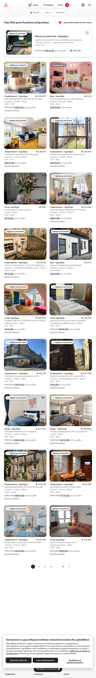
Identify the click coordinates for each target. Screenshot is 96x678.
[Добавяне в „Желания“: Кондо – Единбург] (43, 398)
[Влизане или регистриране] (83, 4)
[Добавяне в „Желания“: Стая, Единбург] (43, 176)
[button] (49, 50)
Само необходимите (45, 660)
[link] (27, 567)
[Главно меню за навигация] (89, 4)
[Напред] (69, 567)
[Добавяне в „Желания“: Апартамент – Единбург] (43, 65)
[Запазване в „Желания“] (87, 33)
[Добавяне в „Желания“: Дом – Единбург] (88, 65)
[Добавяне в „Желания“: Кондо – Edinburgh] (88, 398)
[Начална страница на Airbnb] (6, 5)
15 (63, 566)
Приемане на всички (18, 660)
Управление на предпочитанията (74, 661)
